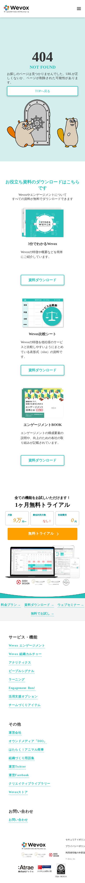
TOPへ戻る (42, 91)
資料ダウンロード (42, 280)
